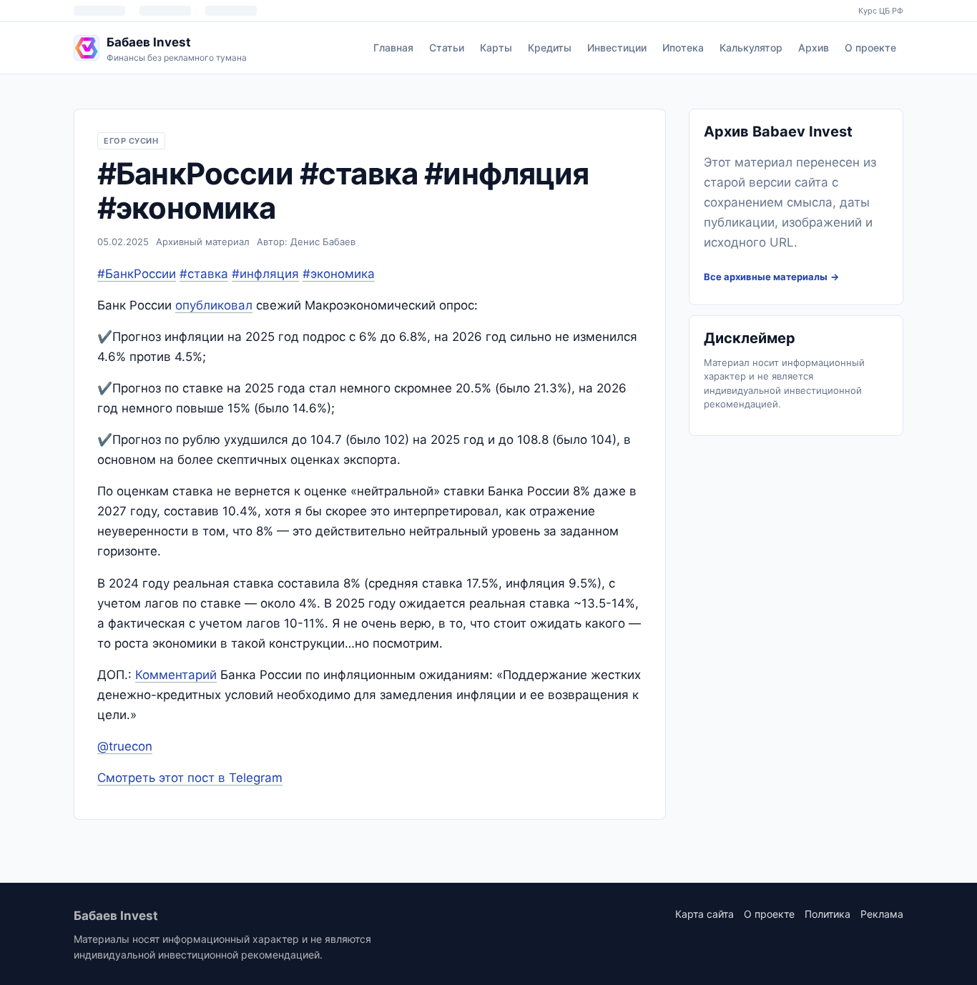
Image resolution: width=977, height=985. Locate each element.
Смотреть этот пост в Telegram (190, 778)
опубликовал (213, 305)
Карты (496, 47)
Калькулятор (751, 47)
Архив (813, 47)
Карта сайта (704, 914)
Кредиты (549, 47)
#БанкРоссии (136, 274)
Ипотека (683, 47)
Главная (393, 47)
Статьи (446, 47)
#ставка (204, 274)
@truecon (124, 746)
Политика (827, 914)
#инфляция (265, 274)
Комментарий (176, 675)
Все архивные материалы (766, 276)
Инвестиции (617, 47)
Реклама (881, 914)
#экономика (339, 274)
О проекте (870, 47)
